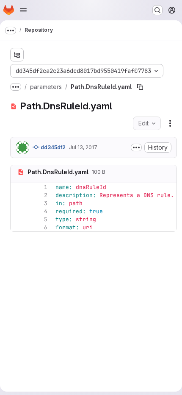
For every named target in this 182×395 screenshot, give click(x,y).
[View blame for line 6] (18, 227)
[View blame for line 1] (18, 187)
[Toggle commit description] (136, 147)
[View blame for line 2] (18, 195)
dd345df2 (52, 147)
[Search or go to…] (157, 10)
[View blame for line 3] (18, 203)
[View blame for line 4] (18, 211)
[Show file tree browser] (17, 54)
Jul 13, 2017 (83, 147)
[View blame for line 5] (18, 219)
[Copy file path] (140, 87)
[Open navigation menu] (23, 10)
